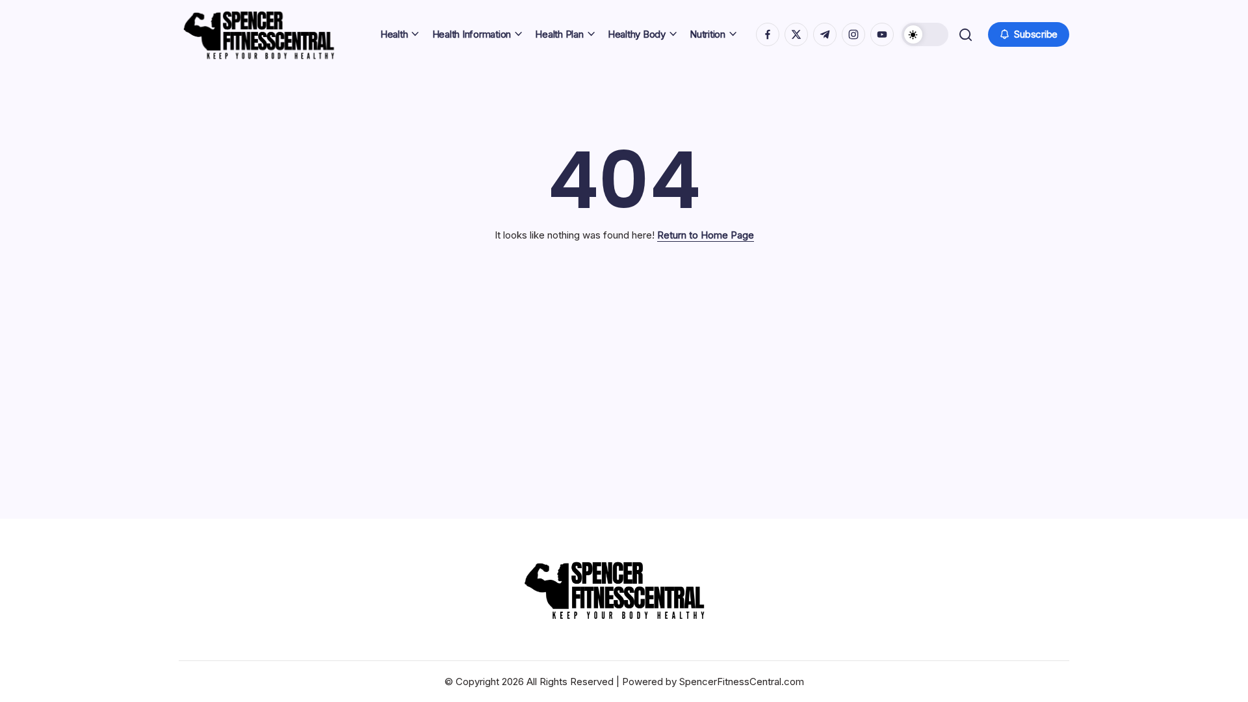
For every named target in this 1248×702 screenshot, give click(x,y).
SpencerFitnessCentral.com (741, 681)
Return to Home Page (705, 235)
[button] (925, 34)
